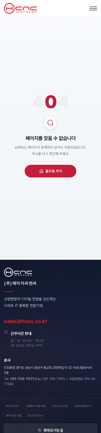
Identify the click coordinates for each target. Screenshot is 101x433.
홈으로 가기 (53, 171)
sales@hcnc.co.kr (25, 321)
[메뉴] (93, 8)
